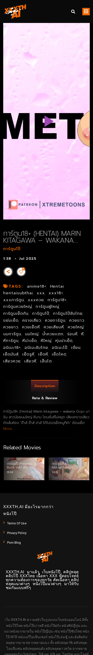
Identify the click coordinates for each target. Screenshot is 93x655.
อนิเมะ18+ (12, 348)
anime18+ (36, 286)
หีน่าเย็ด (29, 341)
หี (82, 334)
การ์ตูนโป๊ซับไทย (68, 314)
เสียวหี (30, 361)
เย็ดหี (43, 354)
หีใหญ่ (46, 341)
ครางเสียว (31, 320)
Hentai (57, 286)
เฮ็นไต (46, 361)
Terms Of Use (17, 523)
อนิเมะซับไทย (36, 348)
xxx (41, 293)
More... (8, 428)
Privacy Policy (17, 533)
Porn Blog (14, 542)
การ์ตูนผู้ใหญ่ (47, 307)
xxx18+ (56, 293)
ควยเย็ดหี (31, 327)
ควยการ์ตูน (55, 320)
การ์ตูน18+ (57, 300)
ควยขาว (76, 320)
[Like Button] (21, 272)
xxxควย (36, 300)
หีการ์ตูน (11, 341)
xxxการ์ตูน (13, 300)
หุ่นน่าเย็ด (64, 341)
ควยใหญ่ (76, 327)
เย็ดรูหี (28, 354)
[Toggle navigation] (86, 11)
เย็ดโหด (59, 354)
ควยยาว (10, 327)
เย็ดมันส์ (11, 354)
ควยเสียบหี (54, 327)
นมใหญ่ (32, 334)
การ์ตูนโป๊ (12, 249)
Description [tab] (44, 386)
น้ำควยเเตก (52, 334)
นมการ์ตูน (12, 334)
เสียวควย (12, 361)
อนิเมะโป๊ (59, 348)
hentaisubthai (18, 293)
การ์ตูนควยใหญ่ (17, 307)
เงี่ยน (76, 348)
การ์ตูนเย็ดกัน (16, 314)
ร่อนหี (72, 334)
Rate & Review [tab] (45, 398)
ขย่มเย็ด (11, 320)
